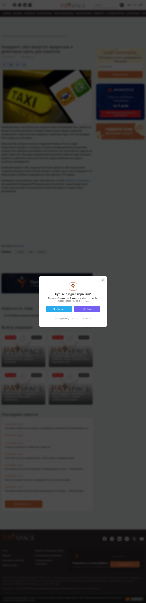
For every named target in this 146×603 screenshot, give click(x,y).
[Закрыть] (103, 280)
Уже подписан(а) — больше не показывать (73, 319)
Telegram (61, 309)
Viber (89, 309)
